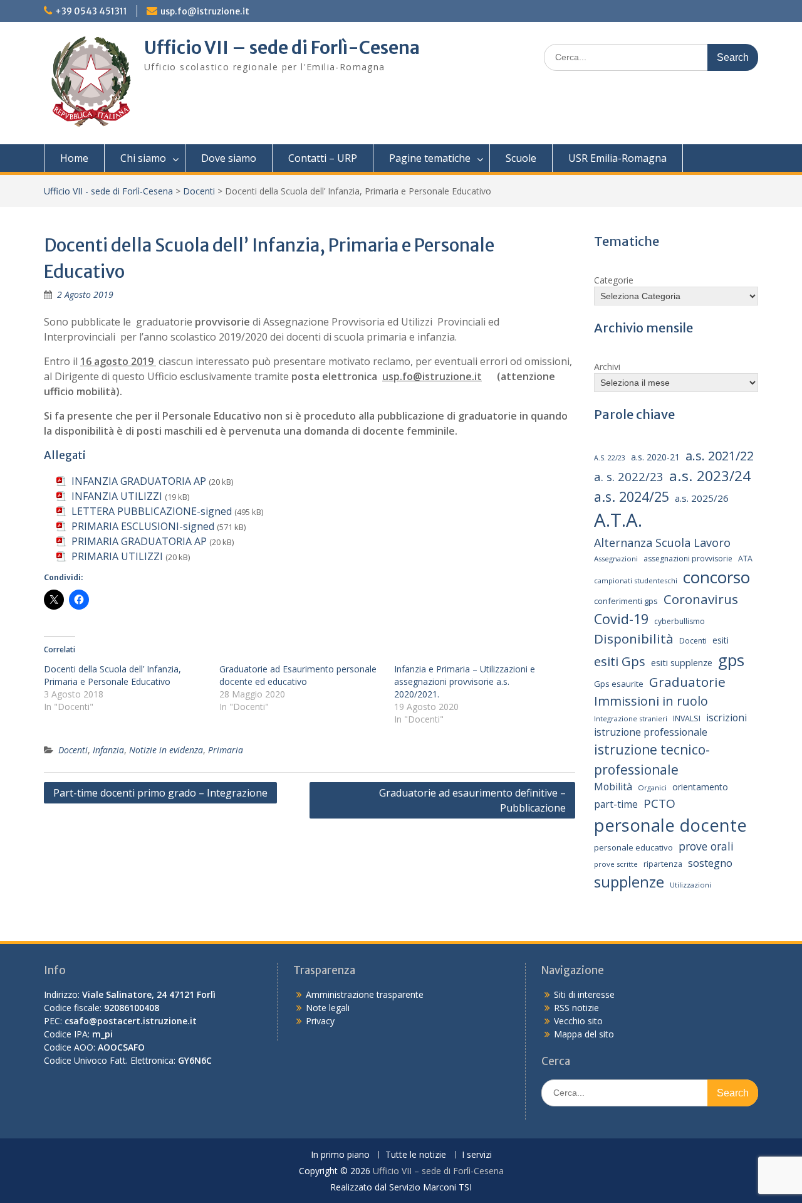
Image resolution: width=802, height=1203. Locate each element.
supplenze (629, 881)
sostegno (710, 863)
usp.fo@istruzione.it (204, 11)
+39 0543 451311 (91, 11)
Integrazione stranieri (630, 718)
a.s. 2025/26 (702, 498)
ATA (745, 558)
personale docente (670, 825)
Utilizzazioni (690, 884)
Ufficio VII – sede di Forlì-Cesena (282, 47)
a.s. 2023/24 (710, 475)
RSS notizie (576, 1008)
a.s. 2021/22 (719, 455)
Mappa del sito (584, 1034)
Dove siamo (228, 158)
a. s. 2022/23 (629, 476)
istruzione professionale (650, 732)
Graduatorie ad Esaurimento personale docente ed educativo (298, 675)
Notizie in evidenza (166, 750)
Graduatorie (687, 682)
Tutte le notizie (415, 1155)
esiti (720, 640)
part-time (616, 804)
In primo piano (340, 1155)
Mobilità (613, 786)
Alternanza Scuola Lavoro (662, 542)
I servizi (477, 1155)
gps (731, 659)
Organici (652, 787)
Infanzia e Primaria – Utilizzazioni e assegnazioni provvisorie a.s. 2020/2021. (464, 681)
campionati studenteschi (635, 580)
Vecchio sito (578, 1021)
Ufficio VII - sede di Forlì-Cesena (108, 191)
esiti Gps (619, 661)
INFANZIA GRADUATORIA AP (138, 481)
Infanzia (108, 750)
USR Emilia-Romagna (617, 158)
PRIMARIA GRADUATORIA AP (139, 541)
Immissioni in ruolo (651, 700)
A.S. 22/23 (609, 457)
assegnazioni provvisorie (687, 558)
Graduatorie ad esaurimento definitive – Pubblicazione (472, 800)
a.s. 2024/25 (631, 496)
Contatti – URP (322, 158)
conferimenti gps (626, 601)
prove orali (706, 846)
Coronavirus (701, 599)
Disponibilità (634, 638)
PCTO (659, 803)
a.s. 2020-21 (655, 457)
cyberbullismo (679, 621)
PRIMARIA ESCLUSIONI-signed (142, 526)
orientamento (700, 787)
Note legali (328, 1008)
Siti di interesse (584, 994)
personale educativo (633, 847)
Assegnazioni (616, 558)
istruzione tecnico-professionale (652, 759)
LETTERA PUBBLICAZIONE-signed (151, 511)
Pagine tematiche (430, 158)
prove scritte (616, 864)
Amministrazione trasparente (365, 994)
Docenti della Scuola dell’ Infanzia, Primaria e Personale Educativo (112, 675)
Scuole (521, 158)
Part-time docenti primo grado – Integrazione (160, 793)
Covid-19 (621, 619)
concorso (716, 577)
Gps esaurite (618, 683)
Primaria (225, 750)
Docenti (199, 191)
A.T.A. (618, 520)
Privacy (320, 1021)
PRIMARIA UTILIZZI (117, 556)
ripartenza (662, 864)
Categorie (613, 280)
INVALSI (686, 718)
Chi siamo (143, 158)
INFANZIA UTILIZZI (116, 496)
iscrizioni (726, 717)
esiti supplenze (681, 662)
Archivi (607, 367)
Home (74, 158)
